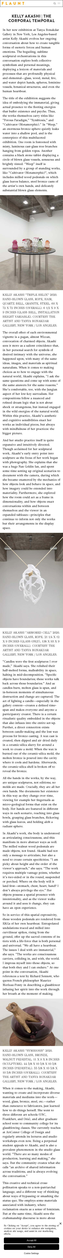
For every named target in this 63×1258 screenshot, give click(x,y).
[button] (60, 3)
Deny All (31, 1247)
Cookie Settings (31, 1253)
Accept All (31, 1240)
